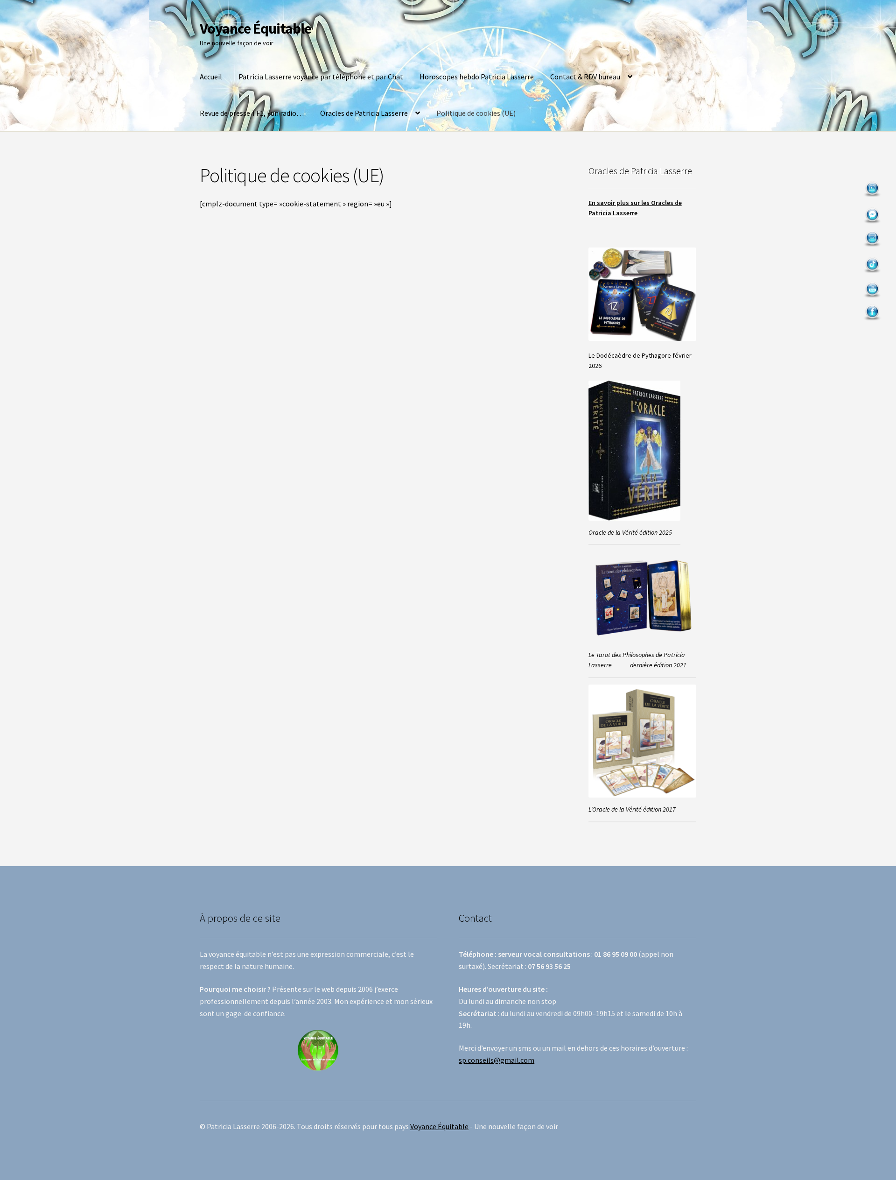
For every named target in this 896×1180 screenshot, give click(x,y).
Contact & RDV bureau (585, 76)
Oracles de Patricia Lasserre (364, 113)
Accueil (211, 76)
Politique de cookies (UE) (476, 113)
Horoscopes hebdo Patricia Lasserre (477, 76)
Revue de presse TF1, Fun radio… (252, 113)
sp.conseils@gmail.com (496, 1060)
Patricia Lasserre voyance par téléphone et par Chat (320, 76)
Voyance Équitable (255, 28)
